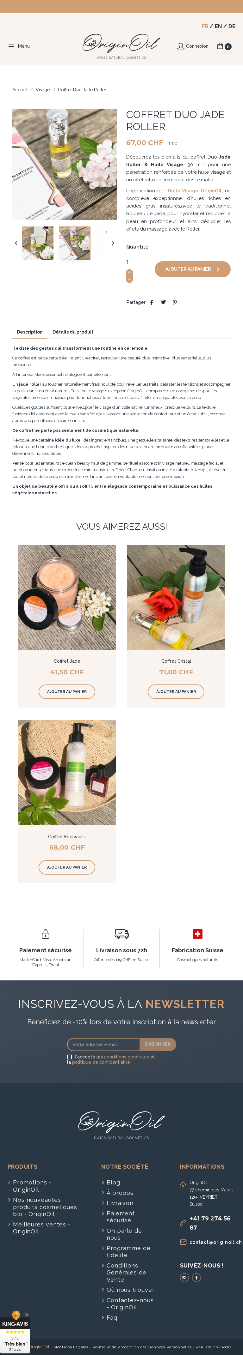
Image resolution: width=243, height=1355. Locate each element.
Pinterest (174, 302)
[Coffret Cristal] (176, 597)
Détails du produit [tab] (73, 331)
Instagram (184, 1278)
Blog (113, 1182)
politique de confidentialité (101, 1062)
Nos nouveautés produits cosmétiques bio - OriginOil (45, 1206)
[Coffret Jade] (67, 597)
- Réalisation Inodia (212, 1347)
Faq (112, 1317)
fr (205, 26)
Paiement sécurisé (121, 1217)
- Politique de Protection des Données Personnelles (140, 1347)
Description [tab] (30, 331)
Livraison (120, 1203)
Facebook (196, 1278)
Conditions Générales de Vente (126, 1272)
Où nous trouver (131, 1289)
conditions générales (126, 1056)
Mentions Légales (70, 1347)
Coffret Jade (67, 661)
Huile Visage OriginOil (195, 191)
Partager (152, 302)
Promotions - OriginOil (32, 1186)
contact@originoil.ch (216, 1242)
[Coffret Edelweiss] (67, 772)
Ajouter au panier (188, 269)
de (231, 26)
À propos (120, 1192)
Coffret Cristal (176, 661)
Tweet (163, 302)
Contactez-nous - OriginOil (130, 1304)
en (218, 26)
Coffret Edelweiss (67, 836)
